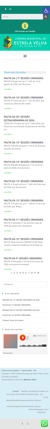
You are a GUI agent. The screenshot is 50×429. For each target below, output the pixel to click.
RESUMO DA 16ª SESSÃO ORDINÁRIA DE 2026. (21, 310)
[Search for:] (25, 284)
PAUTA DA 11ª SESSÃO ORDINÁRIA (23, 219)
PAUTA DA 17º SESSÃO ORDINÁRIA (23, 78)
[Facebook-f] (6, 9)
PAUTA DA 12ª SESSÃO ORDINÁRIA (23, 200)
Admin (33, 380)
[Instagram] (10, 9)
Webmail (27, 380)
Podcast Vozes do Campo (12, 320)
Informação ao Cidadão (25, 31)
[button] (46, 10)
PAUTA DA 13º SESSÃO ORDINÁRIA (23, 181)
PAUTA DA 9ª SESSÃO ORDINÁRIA (23, 258)
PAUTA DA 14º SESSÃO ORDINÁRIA (23, 161)
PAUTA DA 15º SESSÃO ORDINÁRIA (23, 142)
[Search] (46, 16)
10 (38, 272)
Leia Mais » (8, 89)
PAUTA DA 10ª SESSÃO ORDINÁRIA (23, 239)
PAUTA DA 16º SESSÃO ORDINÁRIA (23, 97)
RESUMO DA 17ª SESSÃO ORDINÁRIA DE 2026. (21, 300)
